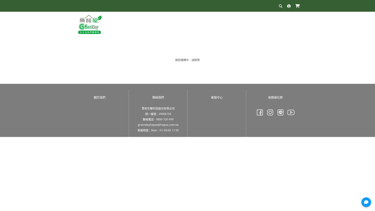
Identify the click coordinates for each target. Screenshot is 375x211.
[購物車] (297, 6)
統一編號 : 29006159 (158, 114)
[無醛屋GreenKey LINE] (280, 112)
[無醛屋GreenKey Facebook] (259, 112)
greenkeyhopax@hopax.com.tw (158, 125)
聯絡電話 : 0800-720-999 (158, 119)
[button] (366, 202)
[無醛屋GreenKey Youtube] (291, 112)
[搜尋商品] (280, 6)
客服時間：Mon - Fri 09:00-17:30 (158, 130)
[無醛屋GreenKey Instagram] (270, 112)
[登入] (289, 6)
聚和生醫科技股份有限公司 (158, 108)
